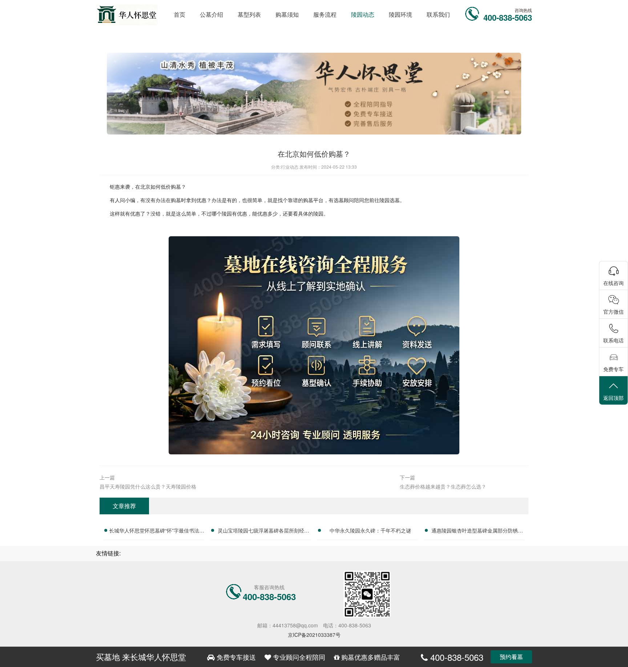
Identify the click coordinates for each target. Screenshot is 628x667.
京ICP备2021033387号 (314, 634)
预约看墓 (511, 656)
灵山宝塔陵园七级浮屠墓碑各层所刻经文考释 (263, 531)
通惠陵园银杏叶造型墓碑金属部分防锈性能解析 (477, 531)
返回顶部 (613, 397)
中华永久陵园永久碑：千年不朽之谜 (370, 530)
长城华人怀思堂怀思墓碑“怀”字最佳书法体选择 (156, 531)
